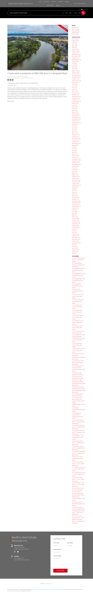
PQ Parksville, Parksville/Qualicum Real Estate (78, 409)
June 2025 (74, 65)
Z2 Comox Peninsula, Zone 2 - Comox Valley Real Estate (78, 463)
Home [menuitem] (39, 2)
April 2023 (74, 110)
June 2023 (74, 107)
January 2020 (75, 178)
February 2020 (76, 176)
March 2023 (75, 112)
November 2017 (76, 223)
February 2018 (75, 218)
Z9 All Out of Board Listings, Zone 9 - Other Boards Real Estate (78, 517)
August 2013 (75, 251)
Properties (46, 2)
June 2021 (74, 149)
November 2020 (76, 161)
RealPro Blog (75, 32)
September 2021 (76, 143)
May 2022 (74, 129)
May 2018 (74, 213)
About (57, 5)
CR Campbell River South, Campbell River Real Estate (79, 275)
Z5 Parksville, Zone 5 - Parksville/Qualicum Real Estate (78, 503)
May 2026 (74, 46)
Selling (60, 2)
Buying (53, 2)
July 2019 (74, 189)
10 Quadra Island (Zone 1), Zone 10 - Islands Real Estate (79, 259)
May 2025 (74, 67)
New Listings (75, 29)
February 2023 (76, 114)
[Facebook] (15, 552)
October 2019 (75, 183)
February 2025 (76, 72)
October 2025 (75, 58)
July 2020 (74, 168)
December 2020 (76, 159)
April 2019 (74, 194)
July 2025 (74, 63)
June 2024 (74, 86)
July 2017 (74, 231)
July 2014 (74, 244)
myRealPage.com (49, 583)
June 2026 (74, 44)
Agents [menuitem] (67, 2)
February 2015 (75, 236)
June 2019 (74, 190)
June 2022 (74, 128)
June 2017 (74, 232)
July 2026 (74, 42)
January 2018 (75, 220)
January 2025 (75, 74)
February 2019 (75, 197)
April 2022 (74, 131)
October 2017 (75, 225)
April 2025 (74, 68)
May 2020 (74, 171)
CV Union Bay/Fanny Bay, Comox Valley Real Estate (78, 350)
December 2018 (76, 201)
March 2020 (75, 175)
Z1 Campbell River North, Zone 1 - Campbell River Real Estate (78, 427)
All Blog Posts (75, 27)
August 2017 (75, 229)
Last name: (70, 543)
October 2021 (75, 142)
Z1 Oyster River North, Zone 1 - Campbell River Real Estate (78, 442)
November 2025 (76, 56)
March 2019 (75, 196)
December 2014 (76, 237)
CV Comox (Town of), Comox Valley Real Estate (77, 296)
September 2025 (76, 60)
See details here (11, 85)
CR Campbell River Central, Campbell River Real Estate (78, 264)
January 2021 (75, 157)
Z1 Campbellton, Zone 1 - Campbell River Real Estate (78, 437)
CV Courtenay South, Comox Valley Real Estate (77, 322)
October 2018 (75, 204)
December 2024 (76, 75)
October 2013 (75, 250)
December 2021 (76, 138)
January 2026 (75, 53)
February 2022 (76, 135)
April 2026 (74, 47)
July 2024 (74, 84)
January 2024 (75, 94)
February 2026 (76, 51)
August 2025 (75, 61)
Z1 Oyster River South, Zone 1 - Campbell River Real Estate (78, 448)
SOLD (85, 9)
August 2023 (75, 103)
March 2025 (75, 70)
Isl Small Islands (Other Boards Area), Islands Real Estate (78, 362)
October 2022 (75, 121)
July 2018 (74, 210)
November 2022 (76, 119)
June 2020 (74, 169)
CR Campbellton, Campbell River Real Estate (22, 78)
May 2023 (74, 108)
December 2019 (76, 180)
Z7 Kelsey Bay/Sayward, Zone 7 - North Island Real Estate (78, 512)
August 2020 (75, 166)
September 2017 (76, 227)
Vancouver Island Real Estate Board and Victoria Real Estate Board (47, 589)
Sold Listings (75, 34)
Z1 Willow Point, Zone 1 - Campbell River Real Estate (78, 458)
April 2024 (74, 89)
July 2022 (74, 126)
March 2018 (75, 217)
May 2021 (74, 150)
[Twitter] (18, 552)
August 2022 (75, 124)
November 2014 (76, 239)
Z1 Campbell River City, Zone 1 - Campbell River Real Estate (78, 421)
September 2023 (76, 101)
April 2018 (74, 215)
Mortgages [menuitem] (50, 5)
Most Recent (75, 39)
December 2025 (76, 54)
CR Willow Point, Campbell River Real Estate (77, 291)
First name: (56, 543)
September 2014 (76, 243)
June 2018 (74, 211)
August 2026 (75, 40)
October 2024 (75, 79)
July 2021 (74, 147)
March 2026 (75, 49)
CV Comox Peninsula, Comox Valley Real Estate (77, 301)
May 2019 (74, 192)
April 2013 (74, 253)
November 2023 (76, 98)
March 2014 (75, 248)
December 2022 (76, 117)
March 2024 (75, 91)
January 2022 (75, 136)
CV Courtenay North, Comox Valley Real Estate (77, 317)
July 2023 (74, 105)
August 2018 (75, 208)
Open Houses (75, 31)
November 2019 (76, 182)
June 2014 (74, 246)
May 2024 (74, 88)
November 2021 (76, 140)
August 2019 (75, 187)
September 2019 (76, 185)
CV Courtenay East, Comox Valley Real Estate (77, 311)
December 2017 (76, 222)
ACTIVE (79, 9)
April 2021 (74, 152)
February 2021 (75, 155)
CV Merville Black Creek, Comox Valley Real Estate (78, 339)
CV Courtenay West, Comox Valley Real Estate (77, 327)
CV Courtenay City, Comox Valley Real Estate (77, 306)
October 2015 (75, 234)
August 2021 (75, 145)
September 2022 (76, 122)
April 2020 (74, 173)
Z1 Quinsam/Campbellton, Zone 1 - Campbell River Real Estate (79, 453)
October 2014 (75, 241)
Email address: (57, 549)
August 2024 (75, 82)
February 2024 (76, 93)
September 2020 (76, 164)
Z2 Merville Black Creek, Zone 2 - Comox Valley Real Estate (78, 484)
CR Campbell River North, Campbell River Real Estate (78, 270)
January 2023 (75, 115)
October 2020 (75, 162)
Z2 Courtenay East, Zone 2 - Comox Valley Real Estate (78, 474)
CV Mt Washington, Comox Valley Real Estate (77, 345)
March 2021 (75, 154)
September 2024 (76, 81)
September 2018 (76, 206)
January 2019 (75, 199)
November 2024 (76, 77)
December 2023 (76, 96)
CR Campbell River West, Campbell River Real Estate (78, 280)
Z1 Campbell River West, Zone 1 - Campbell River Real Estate (78, 432)
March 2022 (75, 133)
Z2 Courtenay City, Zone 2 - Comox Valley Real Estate (78, 468)
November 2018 (76, 203)
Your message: (57, 556)
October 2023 (75, 100)
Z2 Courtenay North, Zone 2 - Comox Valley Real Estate (78, 479)
